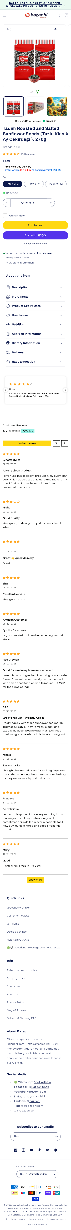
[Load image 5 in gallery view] (57, 106)
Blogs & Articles (16, 1010)
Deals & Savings (17, 932)
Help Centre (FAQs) (18, 940)
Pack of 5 (34, 183)
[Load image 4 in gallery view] (35, 106)
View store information (20, 262)
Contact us (13, 986)
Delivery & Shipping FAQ (22, 1018)
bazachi (34, 1101)
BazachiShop (40, 1087)
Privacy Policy (15, 1002)
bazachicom (37, 1091)
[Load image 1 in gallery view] (14, 106)
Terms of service (55, 1219)
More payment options (35, 244)
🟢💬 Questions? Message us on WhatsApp (33, 947)
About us (12, 994)
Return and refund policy (22, 970)
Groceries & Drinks (18, 907)
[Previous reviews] (5, 390)
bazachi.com (34, 1105)
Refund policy (18, 1219)
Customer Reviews (18, 915)
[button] (4, 15)
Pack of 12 (56, 183)
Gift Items (13, 923)
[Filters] (56, 443)
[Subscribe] (56, 1136)
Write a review (27, 443)
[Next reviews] (65, 390)
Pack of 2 (13, 183)
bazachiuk (39, 1096)
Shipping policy (16, 978)
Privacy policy (36, 1219)
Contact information (37, 1225)
